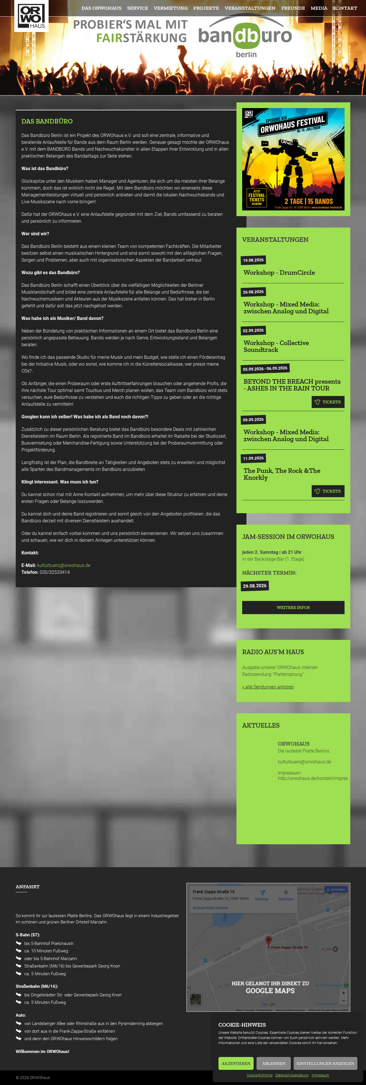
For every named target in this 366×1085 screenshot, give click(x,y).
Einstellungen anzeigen (325, 1063)
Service (137, 8)
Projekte (206, 8)
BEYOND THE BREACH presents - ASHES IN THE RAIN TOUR (292, 384)
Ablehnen (273, 1063)
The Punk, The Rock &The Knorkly (282, 473)
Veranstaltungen (250, 8)
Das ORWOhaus (101, 8)
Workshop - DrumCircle (279, 272)
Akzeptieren (236, 1063)
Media (319, 8)
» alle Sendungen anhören (268, 687)
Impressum (320, 1075)
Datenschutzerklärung (292, 1075)
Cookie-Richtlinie (259, 1075)
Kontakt (345, 8)
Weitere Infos (293, 607)
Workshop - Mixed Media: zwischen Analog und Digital (286, 307)
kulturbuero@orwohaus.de (63, 565)
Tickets (332, 402)
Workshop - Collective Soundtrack (276, 346)
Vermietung (171, 8)
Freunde (293, 8)
